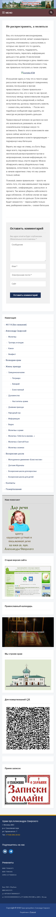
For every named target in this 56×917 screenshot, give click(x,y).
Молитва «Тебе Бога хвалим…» (21, 436)
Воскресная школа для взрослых (22, 471)
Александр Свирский (16, 331)
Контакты (10, 483)
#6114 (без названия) (16, 324)
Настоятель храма (20, 401)
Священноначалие (16, 372)
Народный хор (14, 413)
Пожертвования (13, 489)
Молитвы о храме (15, 430)
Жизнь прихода (13, 366)
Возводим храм (13, 360)
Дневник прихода (16, 407)
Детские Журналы (16, 465)
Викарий (16, 384)
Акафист (12, 354)
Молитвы (12, 337)
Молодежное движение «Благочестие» (25, 460)
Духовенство (14, 396)
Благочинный (18, 390)
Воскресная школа (15, 453)
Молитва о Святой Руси (18, 442)
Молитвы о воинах (16, 448)
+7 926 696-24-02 (13, 835)
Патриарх (16, 378)
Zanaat (33, 912)
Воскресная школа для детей (20, 477)
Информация (14, 419)
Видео (11, 424)
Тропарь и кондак (16, 343)
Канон (11, 348)
